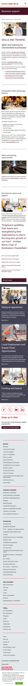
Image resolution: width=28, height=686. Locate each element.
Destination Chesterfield (10, 4)
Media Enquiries (7, 503)
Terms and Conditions (9, 655)
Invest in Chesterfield (8, 454)
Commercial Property (9, 449)
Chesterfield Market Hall (9, 572)
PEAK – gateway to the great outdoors (13, 529)
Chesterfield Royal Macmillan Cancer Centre (13, 551)
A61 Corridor (6, 559)
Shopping (5, 616)
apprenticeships (14, 178)
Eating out (6, 621)
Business (3, 19)
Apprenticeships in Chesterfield (11, 600)
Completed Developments (10, 542)
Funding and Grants (8, 470)
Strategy (5, 500)
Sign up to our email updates (11, 427)
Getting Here (6, 624)
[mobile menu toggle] (25, 4)
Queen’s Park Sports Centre (10, 561)
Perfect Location (7, 457)
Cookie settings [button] (9, 683)
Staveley (5, 534)
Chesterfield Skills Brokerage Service (15, 71)
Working (5, 598)
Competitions (6, 626)
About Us (5, 639)
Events (5, 618)
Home (4, 636)
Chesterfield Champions (9, 506)
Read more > (5, 320)
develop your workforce (18, 52)
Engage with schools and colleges (14, 78)
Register (5, 644)
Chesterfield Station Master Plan (12, 532)
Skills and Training (8, 473)
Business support (9, 19)
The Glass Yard (7, 548)
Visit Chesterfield (7, 610)
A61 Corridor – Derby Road (10, 567)
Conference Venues (8, 480)
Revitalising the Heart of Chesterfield (13, 537)
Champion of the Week (9, 511)
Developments (7, 524)
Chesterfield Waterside (9, 526)
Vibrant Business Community (11, 462)
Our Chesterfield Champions (10, 514)
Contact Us (6, 642)
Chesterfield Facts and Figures (11, 465)
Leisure (5, 590)
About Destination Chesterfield (11, 495)
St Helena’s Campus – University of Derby (12, 555)
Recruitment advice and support (14, 76)
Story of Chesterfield (8, 595)
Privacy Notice (7, 650)
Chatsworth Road (8, 574)
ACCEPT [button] (19, 683)
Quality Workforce (8, 460)
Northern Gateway (8, 545)
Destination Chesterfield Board (11, 498)
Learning (5, 587)
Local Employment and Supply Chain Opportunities (13, 476)
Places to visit (7, 629)
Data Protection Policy (9, 647)
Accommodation (7, 613)
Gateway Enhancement (9, 569)
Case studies (6, 482)
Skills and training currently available (15, 73)
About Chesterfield (8, 584)
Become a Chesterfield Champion (12, 508)
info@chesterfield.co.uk (12, 142)
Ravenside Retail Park (9, 564)
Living (4, 592)
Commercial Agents (8, 452)
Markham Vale (7, 540)
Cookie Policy (6, 652)
